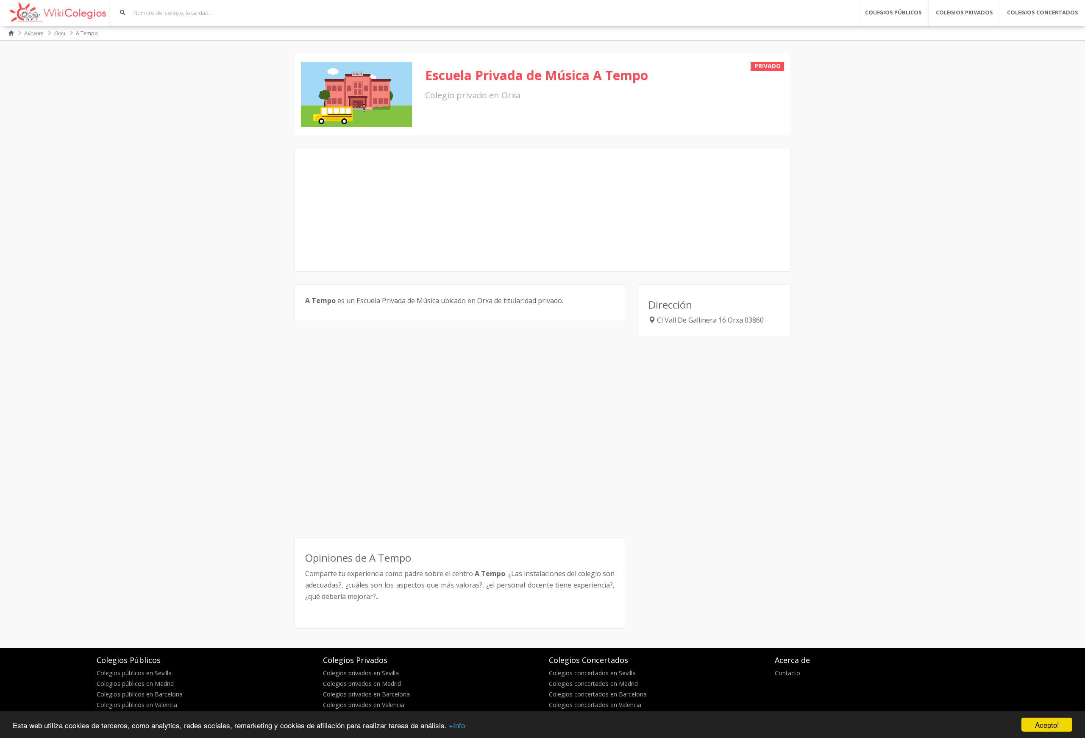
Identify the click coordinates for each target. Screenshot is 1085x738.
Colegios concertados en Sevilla (592, 673)
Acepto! (1047, 724)
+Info (457, 725)
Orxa (59, 33)
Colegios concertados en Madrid (593, 684)
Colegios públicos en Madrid (135, 684)
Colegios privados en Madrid (362, 684)
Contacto (787, 673)
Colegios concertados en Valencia (595, 705)
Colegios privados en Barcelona (366, 694)
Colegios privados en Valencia (363, 705)
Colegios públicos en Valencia (137, 705)
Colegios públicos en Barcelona (140, 694)
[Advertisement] (542, 209)
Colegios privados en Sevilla (361, 673)
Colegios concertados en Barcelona (598, 694)
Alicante (33, 33)
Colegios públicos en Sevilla (134, 673)
